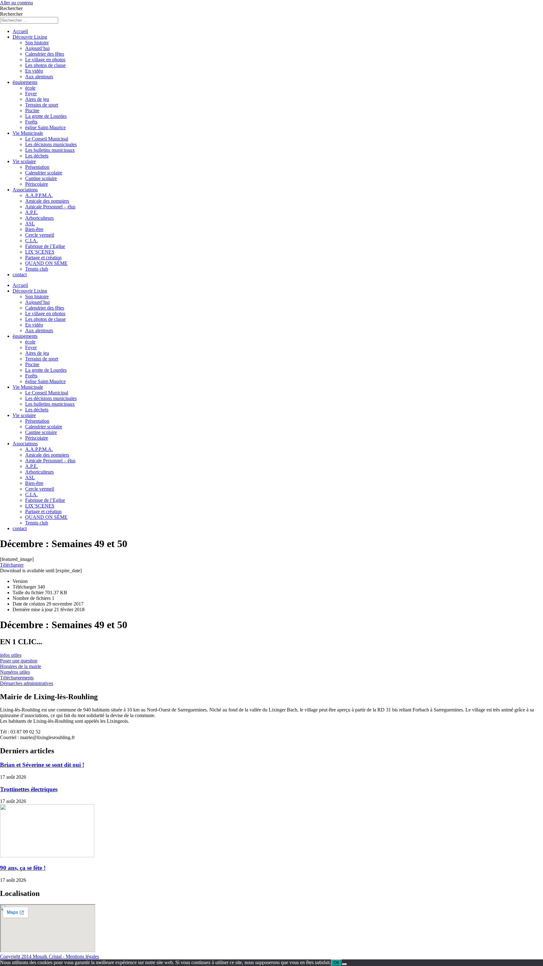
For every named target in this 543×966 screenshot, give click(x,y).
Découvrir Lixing (30, 37)
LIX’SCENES (39, 252)
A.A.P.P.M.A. (39, 195)
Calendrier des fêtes (44, 54)
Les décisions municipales (51, 144)
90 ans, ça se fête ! (23, 867)
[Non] (344, 964)
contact (20, 274)
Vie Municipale (28, 133)
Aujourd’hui (37, 48)
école (30, 88)
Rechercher (11, 8)
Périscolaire (36, 184)
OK (336, 962)
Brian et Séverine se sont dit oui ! (42, 764)
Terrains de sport (41, 104)
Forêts (31, 121)
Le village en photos (45, 59)
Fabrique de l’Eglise (45, 246)
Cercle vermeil (39, 235)
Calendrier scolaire (43, 172)
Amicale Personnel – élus (50, 206)
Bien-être (34, 229)
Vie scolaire (24, 161)
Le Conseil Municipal (46, 138)
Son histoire (37, 42)
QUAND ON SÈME (46, 263)
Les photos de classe (45, 65)
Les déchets (36, 155)
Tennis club (36, 269)
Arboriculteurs (39, 218)
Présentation (37, 167)
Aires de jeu (37, 99)
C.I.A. (31, 240)
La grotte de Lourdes (46, 116)
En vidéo (34, 71)
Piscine (32, 110)
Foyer (31, 93)
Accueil (20, 31)
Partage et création (43, 257)
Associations (25, 189)
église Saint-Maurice (45, 127)
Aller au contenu (16, 2)
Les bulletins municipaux (50, 150)
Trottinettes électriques (29, 789)
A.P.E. (31, 212)
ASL (30, 223)
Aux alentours (39, 76)
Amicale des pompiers (47, 201)
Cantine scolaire (41, 178)
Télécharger (12, 565)
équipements (25, 82)
